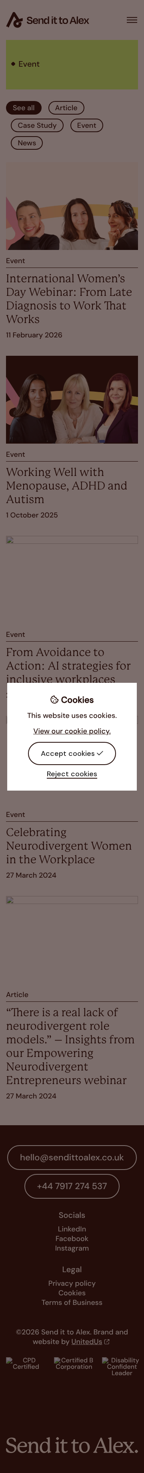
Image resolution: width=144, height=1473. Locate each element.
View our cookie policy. (72, 731)
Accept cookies (68, 753)
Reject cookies (72, 774)
